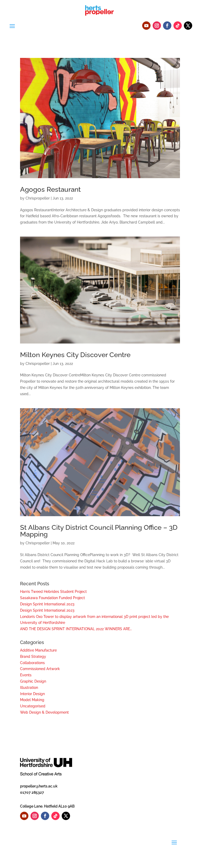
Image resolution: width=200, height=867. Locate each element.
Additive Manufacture (38, 650)
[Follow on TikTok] (177, 25)
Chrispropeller (38, 198)
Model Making (32, 700)
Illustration (29, 687)
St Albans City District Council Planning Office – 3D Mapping (99, 530)
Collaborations (32, 663)
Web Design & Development (44, 712)
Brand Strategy (33, 656)
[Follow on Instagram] (157, 25)
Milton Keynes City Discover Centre (75, 355)
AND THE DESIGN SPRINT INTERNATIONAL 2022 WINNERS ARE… (76, 629)
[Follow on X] (188, 25)
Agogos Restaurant (50, 189)
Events (26, 675)
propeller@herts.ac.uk (39, 786)
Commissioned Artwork (40, 669)
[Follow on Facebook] (167, 25)
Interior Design (32, 694)
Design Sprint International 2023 (47, 604)
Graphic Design (33, 681)
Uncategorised (32, 706)
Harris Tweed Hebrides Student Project (53, 591)
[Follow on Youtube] (146, 25)
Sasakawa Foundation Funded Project (52, 598)
